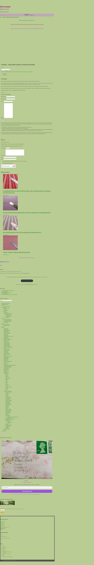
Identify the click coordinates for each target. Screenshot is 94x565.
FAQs (1, 539)
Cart (3, 545)
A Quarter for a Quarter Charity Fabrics (8, 290)
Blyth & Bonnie (5, 6)
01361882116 (2, 526)
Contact (1, 534)
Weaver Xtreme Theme (12, 560)
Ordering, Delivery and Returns (7, 551)
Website (2, 101)
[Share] (2, 563)
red (20, 71)
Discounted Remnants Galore (6, 292)
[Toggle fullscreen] (1, 563)
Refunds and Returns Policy (29, 284)
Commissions (4, 547)
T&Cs (3, 555)
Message (2, 117)
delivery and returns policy (26, 273)
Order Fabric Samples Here (27, 280)
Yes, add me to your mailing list (7, 163)
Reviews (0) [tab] (5, 74)
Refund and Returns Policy (6, 553)
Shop (3, 554)
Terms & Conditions (3, 536)
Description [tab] (5, 73)
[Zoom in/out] (0, 563)
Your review (3, 155)
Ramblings (4, 552)
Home (1, 17)
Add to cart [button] (7, 195)
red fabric (26, 71)
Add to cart (3, 70)
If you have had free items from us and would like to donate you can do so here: (12, 508)
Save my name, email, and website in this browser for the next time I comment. (14, 161)
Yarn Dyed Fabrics (5, 291)
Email (2, 159)
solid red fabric (30, 71)
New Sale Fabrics (4, 293)
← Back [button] (2, 92)
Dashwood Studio (15, 71)
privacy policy (35, 494)
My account (4, 550)
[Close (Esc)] (3, 563)
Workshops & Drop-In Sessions (7, 556)
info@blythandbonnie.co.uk (4, 527)
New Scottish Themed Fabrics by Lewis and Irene (9, 294)
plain (19, 71)
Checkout (3, 546)
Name (3, 96)
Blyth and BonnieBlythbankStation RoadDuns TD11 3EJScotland (3, 523)
